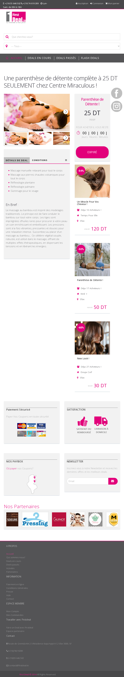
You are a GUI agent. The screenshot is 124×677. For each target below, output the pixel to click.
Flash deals (90, 58)
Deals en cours (13, 561)
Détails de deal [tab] (17, 160)
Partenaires (12, 571)
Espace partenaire (15, 631)
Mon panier (113, 3)
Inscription (82, 3)
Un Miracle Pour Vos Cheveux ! (88, 203)
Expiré (92, 152)
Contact (10, 598)
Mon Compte (12, 611)
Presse (9, 591)
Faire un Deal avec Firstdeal (19, 627)
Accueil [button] (16, 58)
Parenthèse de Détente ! (90, 280)
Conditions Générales (17, 588)
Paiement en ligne (15, 584)
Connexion (97, 3)
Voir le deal (92, 177)
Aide (8, 595)
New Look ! (83, 358)
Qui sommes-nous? (15, 557)
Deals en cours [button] (39, 58)
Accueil (10, 553)
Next (65, 111)
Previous (7, 111)
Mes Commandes (14, 615)
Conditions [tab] (39, 160)
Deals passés (66, 58)
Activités (10, 568)
